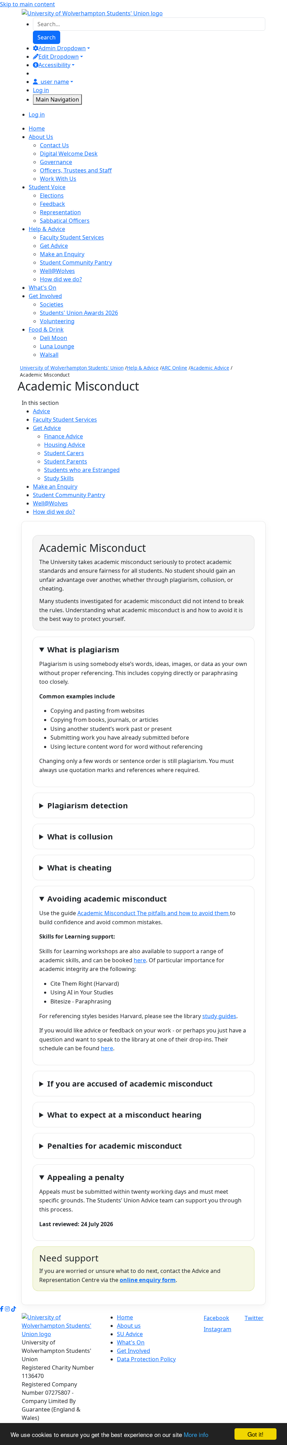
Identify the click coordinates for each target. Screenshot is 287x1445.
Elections (52, 195)
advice (41, 411)
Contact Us (54, 145)
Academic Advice (209, 367)
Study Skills (59, 478)
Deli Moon (53, 338)
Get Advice (54, 246)
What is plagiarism (83, 649)
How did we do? (61, 279)
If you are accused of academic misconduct (130, 1083)
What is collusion (80, 836)
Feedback (52, 204)
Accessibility (54, 65)
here (140, 960)
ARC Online (174, 367)
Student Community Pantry (76, 262)
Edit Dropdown (58, 56)
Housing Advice (64, 445)
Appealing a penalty (85, 1177)
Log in (41, 90)
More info (196, 1434)
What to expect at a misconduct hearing (124, 1114)
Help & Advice (143, 367)
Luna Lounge (57, 346)
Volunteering (57, 321)
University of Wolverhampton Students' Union (72, 367)
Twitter (254, 1318)
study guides (219, 1016)
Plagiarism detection (87, 805)
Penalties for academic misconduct (114, 1145)
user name (55, 82)
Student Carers (64, 453)
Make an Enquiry (62, 254)
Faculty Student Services (72, 237)
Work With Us (58, 179)
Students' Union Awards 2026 (79, 313)
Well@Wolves (57, 271)
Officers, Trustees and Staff (76, 170)
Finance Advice (63, 436)
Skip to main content (27, 4)
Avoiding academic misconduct (107, 898)
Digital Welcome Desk (69, 153)
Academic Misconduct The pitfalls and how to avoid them (153, 913)
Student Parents (65, 461)
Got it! (255, 1434)
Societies (51, 304)
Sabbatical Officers (65, 220)
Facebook (216, 1318)
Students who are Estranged (82, 470)
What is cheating (79, 867)
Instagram (217, 1329)
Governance (56, 162)
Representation (60, 212)
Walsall (49, 354)
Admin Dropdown (62, 48)
